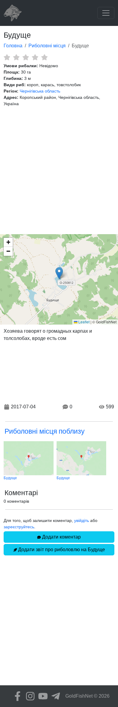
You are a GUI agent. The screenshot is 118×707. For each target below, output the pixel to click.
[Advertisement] (59, 170)
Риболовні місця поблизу (45, 431)
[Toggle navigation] (105, 13)
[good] (35, 57)
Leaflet (83, 321)
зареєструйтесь (19, 526)
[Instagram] (28, 696)
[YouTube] (41, 696)
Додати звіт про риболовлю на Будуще (61, 549)
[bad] (7, 57)
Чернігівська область (40, 91)
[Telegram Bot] (54, 696)
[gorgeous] (44, 57)
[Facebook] (16, 696)
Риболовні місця (47, 45)
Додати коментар (61, 536)
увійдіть (81, 520)
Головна (13, 45)
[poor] (16, 57)
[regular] (25, 57)
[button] (59, 273)
